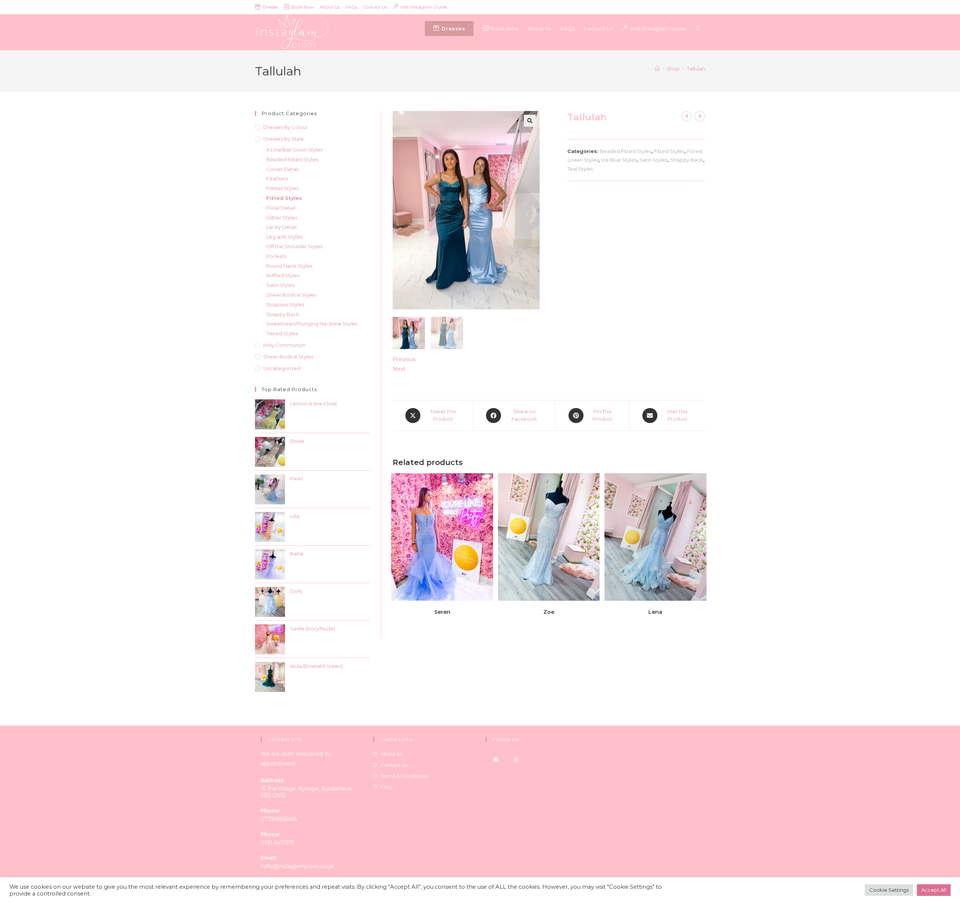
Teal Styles (580, 169)
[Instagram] (516, 759)
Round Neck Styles (289, 266)
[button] (530, 121)
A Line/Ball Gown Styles (294, 150)
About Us (330, 7)
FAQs (351, 7)
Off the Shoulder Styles (294, 246)
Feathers (277, 179)
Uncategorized (281, 368)
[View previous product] (686, 116)
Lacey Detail (281, 227)
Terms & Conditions (404, 776)
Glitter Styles (281, 217)
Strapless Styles (285, 305)
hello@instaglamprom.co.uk (297, 866)
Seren (442, 612)
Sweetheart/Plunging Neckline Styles (311, 324)
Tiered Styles (282, 333)
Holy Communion (284, 345)
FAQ (386, 787)
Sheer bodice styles (288, 357)
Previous (404, 359)
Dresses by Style (283, 139)
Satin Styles (653, 160)
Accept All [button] (933, 890)
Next (399, 369)
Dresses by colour (285, 127)
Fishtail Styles (282, 188)
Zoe (548, 612)
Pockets (276, 256)
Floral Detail (280, 208)
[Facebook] (496, 759)
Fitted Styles (669, 151)
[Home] (657, 69)
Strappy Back (686, 160)
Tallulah (696, 69)
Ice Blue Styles (619, 160)
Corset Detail (282, 169)
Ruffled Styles (283, 275)
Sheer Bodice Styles (291, 295)
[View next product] (699, 116)
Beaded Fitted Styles (625, 151)
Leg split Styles (284, 237)
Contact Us (375, 7)
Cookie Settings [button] (889, 890)
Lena (655, 612)
